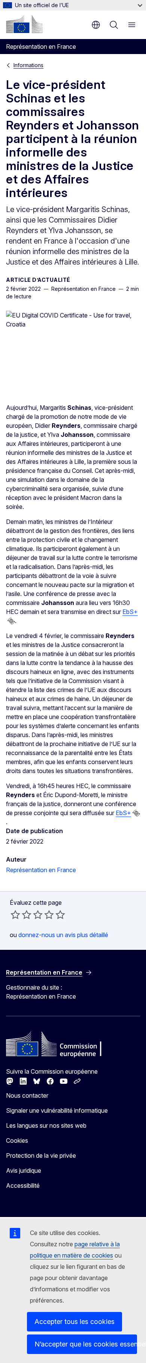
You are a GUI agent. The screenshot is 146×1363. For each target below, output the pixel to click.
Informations (28, 65)
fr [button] (96, 25)
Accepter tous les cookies (74, 1321)
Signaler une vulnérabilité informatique (57, 1110)
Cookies (17, 1140)
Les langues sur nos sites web (46, 1125)
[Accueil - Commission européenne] (24, 24)
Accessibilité (23, 1185)
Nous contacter (27, 1095)
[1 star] (15, 914)
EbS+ (130, 611)
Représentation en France (41, 870)
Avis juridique (23, 1170)
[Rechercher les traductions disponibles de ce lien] (11, 621)
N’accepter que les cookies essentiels (85, 1344)
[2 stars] (21, 914)
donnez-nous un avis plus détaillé (63, 935)
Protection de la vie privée (41, 1155)
